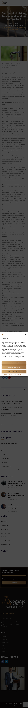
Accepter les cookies (14, 363)
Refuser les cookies (14, 367)
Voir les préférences (14, 371)
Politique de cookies (7, 374)
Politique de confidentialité (18, 374)
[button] (25, 334)
